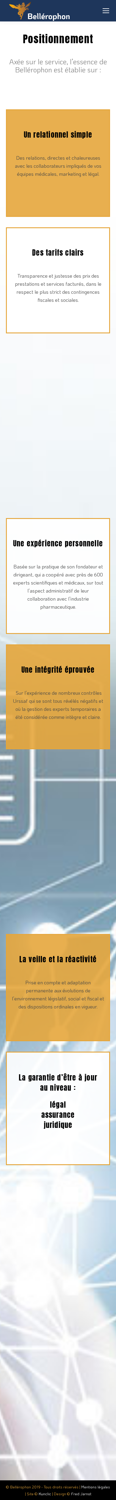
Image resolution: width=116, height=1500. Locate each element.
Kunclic (45, 1493)
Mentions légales (95, 1486)
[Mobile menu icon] (106, 11)
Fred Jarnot (81, 1493)
